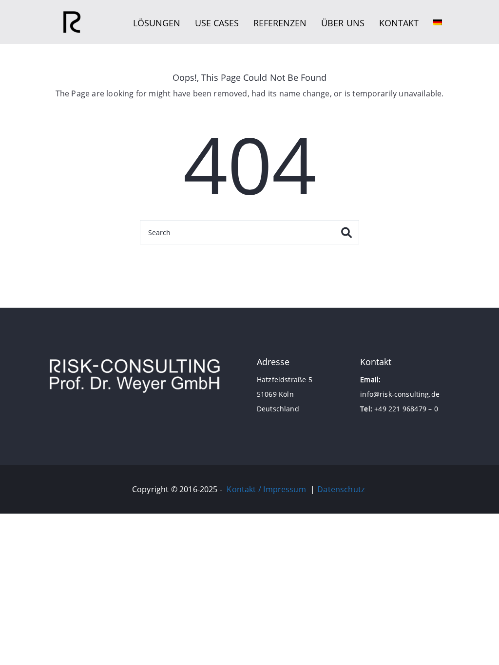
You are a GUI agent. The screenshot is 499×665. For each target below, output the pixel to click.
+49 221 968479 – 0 (406, 408)
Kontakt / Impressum (266, 489)
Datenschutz (341, 489)
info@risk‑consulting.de (400, 394)
